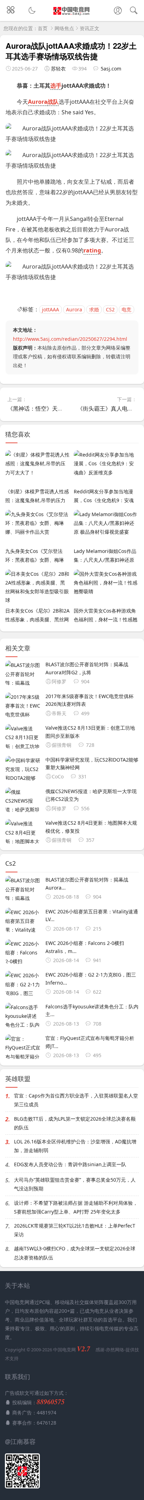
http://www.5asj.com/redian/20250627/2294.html (70, 339)
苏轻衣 (58, 68)
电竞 (126, 309)
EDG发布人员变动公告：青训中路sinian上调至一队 (70, 1164)
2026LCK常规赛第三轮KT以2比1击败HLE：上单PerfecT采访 (74, 1230)
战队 (53, 102)
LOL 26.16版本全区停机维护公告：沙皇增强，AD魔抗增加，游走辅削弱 (75, 1146)
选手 (56, 85)
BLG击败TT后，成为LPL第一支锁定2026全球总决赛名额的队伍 (75, 1123)
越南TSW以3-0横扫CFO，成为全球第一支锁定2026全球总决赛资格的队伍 (74, 1253)
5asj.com (111, 68)
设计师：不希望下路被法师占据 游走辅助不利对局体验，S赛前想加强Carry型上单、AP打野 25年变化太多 (76, 1207)
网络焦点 (64, 28)
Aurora (38, 102)
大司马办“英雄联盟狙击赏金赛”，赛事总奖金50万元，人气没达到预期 (75, 1184)
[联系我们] (117, 11)
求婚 (94, 309)
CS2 (110, 309)
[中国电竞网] (72, 14)
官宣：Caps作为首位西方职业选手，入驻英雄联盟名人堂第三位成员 (76, 1100)
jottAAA (50, 309)
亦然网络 (115, 1350)
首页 (43, 28)
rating (92, 250)
